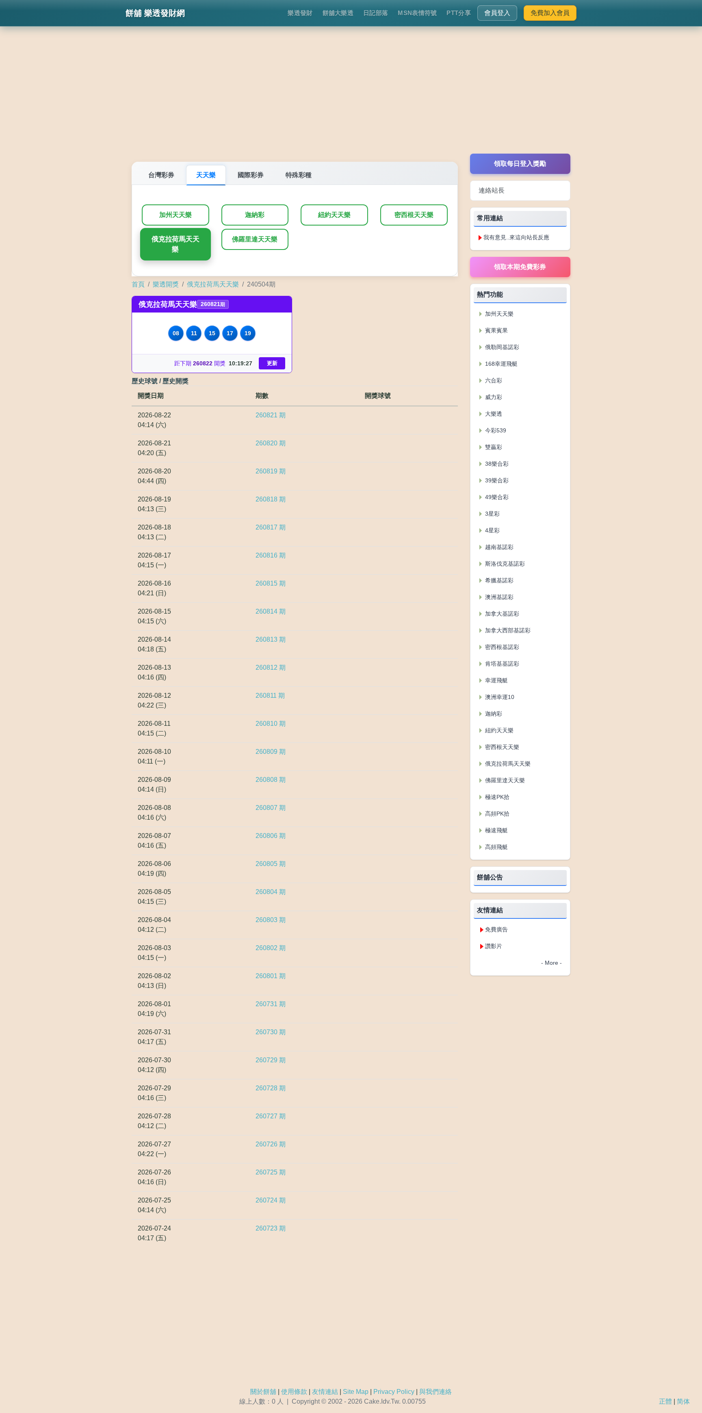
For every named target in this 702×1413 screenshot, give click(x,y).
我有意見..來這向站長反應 (516, 237)
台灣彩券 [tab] (161, 174)
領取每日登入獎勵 (520, 163)
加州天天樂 (175, 214)
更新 (272, 363)
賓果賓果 (495, 330)
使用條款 (294, 1391)
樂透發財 (300, 12)
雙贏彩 (492, 447)
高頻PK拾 (496, 813)
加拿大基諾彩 (501, 613)
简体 (683, 1401)
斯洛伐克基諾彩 (504, 563)
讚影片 (493, 946)
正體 (665, 1401)
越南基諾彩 (498, 547)
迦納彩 (254, 214)
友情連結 (325, 1391)
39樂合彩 (496, 480)
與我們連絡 (435, 1391)
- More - (551, 962)
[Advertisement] (351, 97)
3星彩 (491, 513)
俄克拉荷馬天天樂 (175, 244)
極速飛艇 (495, 830)
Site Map (355, 1391)
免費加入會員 (550, 12)
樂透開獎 (166, 284)
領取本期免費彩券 (520, 266)
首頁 (138, 284)
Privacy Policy (393, 1391)
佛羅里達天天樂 (254, 239)
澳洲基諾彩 (498, 597)
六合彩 (492, 380)
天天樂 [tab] (206, 174)
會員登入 (497, 12)
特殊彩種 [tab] (299, 174)
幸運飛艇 (495, 680)
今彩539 (494, 430)
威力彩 (492, 397)
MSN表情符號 (417, 12)
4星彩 (491, 530)
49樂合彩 (496, 497)
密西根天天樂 (413, 214)
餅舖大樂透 (338, 12)
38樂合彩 (496, 463)
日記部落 (375, 12)
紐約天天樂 (334, 214)
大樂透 (492, 413)
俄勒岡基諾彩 (501, 347)
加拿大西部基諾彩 (507, 630)
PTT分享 (458, 12)
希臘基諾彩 (498, 580)
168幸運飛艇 (500, 363)
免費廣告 (496, 929)
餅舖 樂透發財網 (155, 13)
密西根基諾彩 (501, 647)
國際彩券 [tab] (251, 174)
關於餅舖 (263, 1391)
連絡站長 (492, 190)
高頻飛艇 (495, 847)
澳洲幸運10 (498, 697)
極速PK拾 (496, 797)
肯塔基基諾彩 (501, 663)
